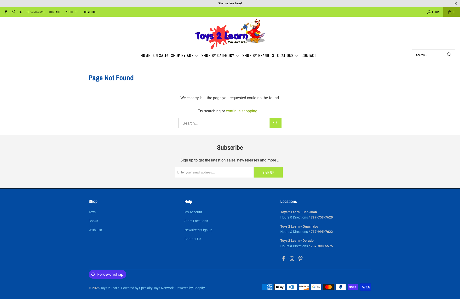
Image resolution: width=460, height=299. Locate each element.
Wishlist (71, 12)
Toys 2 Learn (109, 288)
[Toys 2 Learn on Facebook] (6, 12)
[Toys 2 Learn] (230, 34)
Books (93, 221)
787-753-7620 (35, 12)
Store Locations (196, 221)
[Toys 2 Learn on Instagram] (13, 12)
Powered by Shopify (190, 288)
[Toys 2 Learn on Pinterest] (21, 12)
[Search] (449, 55)
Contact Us (192, 239)
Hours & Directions (294, 217)
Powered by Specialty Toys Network (147, 288)
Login (436, 12)
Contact (55, 12)
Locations (90, 12)
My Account (193, 212)
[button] (184, 56)
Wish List (95, 230)
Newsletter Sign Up (198, 230)
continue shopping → (244, 111)
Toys (92, 212)
